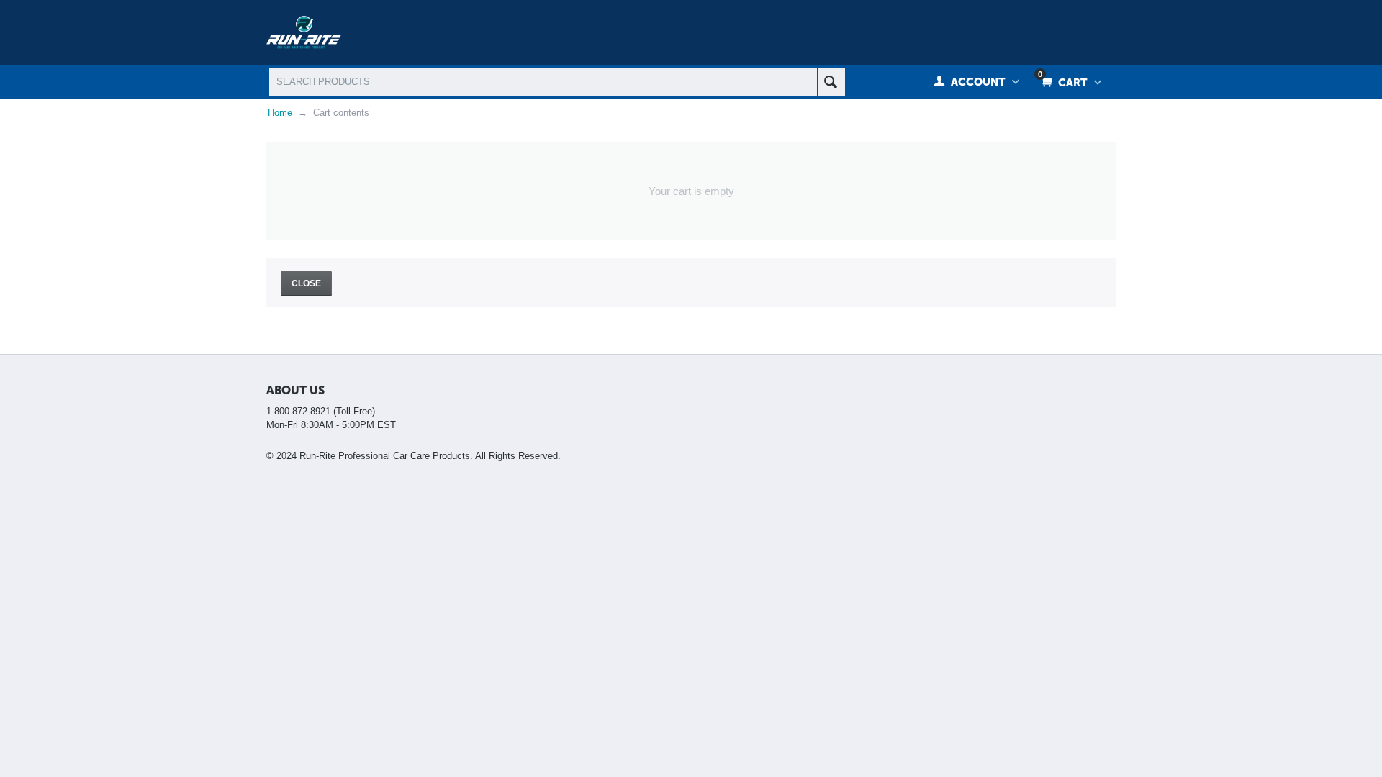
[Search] (831, 82)
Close (306, 283)
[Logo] (303, 31)
